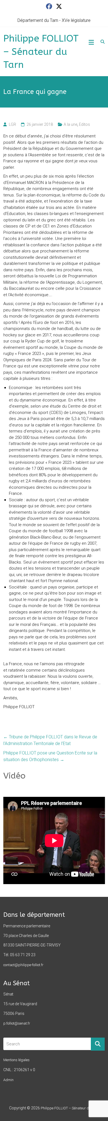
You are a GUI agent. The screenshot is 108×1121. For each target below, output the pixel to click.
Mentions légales (16, 1060)
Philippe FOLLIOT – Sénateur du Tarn (41, 51)
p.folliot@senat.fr (16, 1023)
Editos (84, 124)
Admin (8, 1080)
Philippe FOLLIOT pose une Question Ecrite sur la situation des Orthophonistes (50, 756)
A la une (70, 124)
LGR (12, 124)
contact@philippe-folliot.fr (23, 965)
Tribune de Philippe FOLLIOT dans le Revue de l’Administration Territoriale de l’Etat (50, 740)
